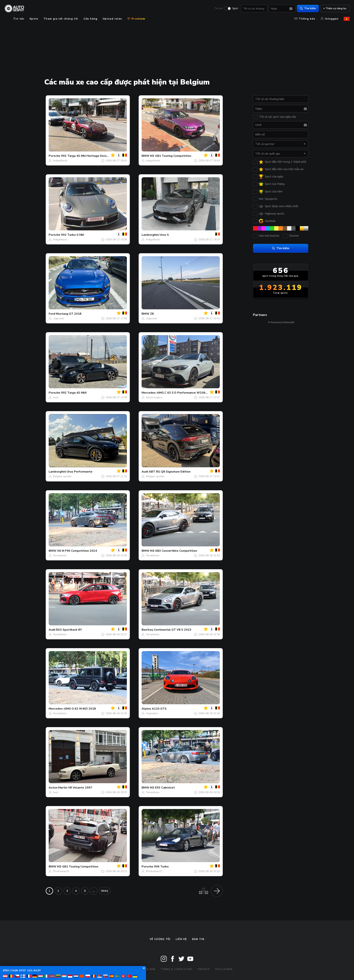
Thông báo (307, 18)
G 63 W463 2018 (84, 709)
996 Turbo (161, 867)
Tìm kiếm (310, 8)
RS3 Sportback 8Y (69, 630)
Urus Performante (79, 472)
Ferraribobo (60, 555)
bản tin (198, 939)
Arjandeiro (152, 713)
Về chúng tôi (160, 939)
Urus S (164, 235)
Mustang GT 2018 (68, 314)
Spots (34, 18)
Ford (52, 314)
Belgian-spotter (62, 476)
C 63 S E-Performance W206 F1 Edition (192, 393)
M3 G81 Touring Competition (170, 156)
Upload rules (112, 18)
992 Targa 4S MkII (73, 393)
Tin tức (218, 8)
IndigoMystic (60, 160)
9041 (104, 891)
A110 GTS (159, 709)
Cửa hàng (91, 18)
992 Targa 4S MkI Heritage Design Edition (91, 156)
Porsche (54, 156)
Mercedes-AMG (153, 393)
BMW (145, 156)
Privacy (204, 969)
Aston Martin (58, 788)
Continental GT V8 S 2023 (172, 630)
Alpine (146, 709)
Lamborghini (150, 235)
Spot (235, 8)
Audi (145, 472)
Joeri (55, 397)
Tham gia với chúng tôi (61, 18)
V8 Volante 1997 (80, 788)
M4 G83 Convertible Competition (173, 551)
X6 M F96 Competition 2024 (77, 551)
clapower (58, 318)
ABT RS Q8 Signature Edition (169, 472)
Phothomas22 (61, 871)
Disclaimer (224, 969)
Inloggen (332, 18)
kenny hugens (154, 397)
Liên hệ (181, 939)
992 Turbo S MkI (72, 235)
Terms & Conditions (176, 969)
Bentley (147, 630)
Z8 (152, 314)
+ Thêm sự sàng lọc (335, 8)
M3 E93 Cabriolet (162, 788)
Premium (138, 18)
